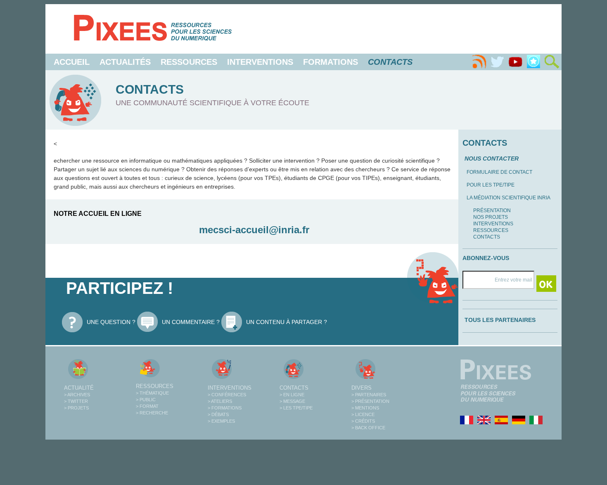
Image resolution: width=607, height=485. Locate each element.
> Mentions (365, 407)
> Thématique (152, 392)
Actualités (125, 61)
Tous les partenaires (500, 320)
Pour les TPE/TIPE (491, 185)
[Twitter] (497, 62)
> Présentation (370, 401)
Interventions (260, 61)
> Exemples (221, 421)
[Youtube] (515, 62)
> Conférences (227, 394)
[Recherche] (551, 62)
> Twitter (76, 401)
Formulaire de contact (499, 172)
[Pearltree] (533, 62)
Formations (330, 61)
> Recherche (152, 412)
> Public (146, 399)
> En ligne (292, 394)
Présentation (492, 210)
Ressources (189, 61)
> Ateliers (220, 401)
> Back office (368, 427)
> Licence (363, 414)
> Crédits (363, 421)
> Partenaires (368, 394)
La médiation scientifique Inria (508, 198)
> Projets (76, 407)
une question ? (111, 322)
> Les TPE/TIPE (296, 407)
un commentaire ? (191, 322)
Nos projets (490, 217)
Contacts (486, 237)
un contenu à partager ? (286, 322)
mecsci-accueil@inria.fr (254, 229)
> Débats (218, 414)
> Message (292, 401)
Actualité (79, 388)
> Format (147, 406)
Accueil (72, 61)
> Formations (225, 407)
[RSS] (479, 62)
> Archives (77, 394)
